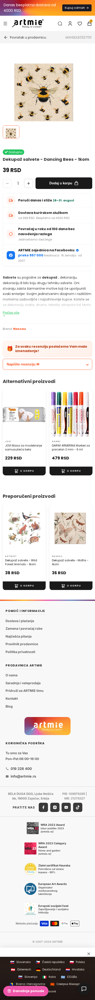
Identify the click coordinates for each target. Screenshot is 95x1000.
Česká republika (50, 962)
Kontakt (12, 698)
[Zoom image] (44, 94)
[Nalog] (70, 23)
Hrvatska (75, 969)
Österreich (21, 969)
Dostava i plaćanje (20, 621)
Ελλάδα (69, 977)
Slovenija (27, 977)
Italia (49, 977)
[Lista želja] (79, 23)
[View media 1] (11, 131)
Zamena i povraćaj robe (24, 628)
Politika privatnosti (20, 652)
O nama (12, 675)
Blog (9, 706)
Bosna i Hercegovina (27, 984)
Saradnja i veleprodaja (23, 683)
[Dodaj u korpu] (24, 471)
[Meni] (5, 23)
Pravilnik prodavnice (22, 644)
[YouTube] (66, 807)
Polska (77, 962)
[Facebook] (43, 807)
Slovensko (20, 962)
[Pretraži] (60, 23)
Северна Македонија (67, 984)
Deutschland (48, 969)
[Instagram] (54, 807)
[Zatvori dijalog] (89, 953)
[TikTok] (77, 807)
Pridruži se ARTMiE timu (25, 691)
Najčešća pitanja (19, 636)
